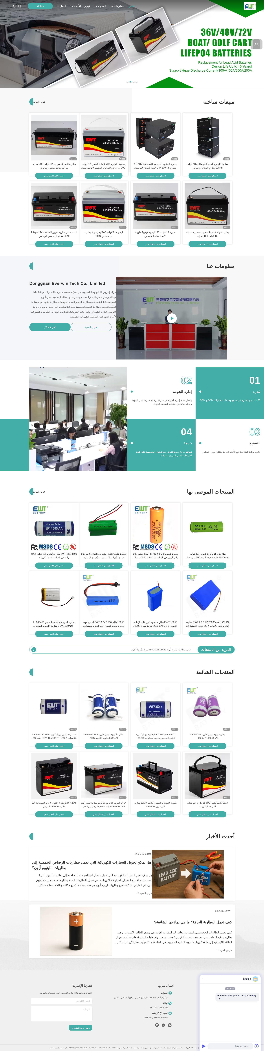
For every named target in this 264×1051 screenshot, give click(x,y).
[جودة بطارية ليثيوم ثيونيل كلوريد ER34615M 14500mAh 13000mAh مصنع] (207, 708)
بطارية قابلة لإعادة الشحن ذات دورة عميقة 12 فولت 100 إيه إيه (207, 234)
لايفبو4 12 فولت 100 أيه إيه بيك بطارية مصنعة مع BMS (103, 234)
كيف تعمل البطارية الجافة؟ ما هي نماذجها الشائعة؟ (193, 922)
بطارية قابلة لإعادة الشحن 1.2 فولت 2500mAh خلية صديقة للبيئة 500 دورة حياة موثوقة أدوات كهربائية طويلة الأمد (207, 556)
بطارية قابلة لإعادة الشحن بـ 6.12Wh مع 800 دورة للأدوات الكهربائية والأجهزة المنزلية (103, 556)
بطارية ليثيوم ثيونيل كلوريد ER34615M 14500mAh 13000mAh (207, 736)
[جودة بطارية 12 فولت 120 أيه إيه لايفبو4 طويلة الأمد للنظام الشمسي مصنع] (155, 206)
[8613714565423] (163, 1026)
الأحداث (76, 6)
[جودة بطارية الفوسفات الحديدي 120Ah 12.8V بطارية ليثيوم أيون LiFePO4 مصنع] (155, 776)
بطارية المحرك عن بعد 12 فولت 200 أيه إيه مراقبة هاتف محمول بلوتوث (54, 166)
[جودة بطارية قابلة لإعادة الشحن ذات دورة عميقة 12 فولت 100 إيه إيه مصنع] (207, 206)
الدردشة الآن (50, 327)
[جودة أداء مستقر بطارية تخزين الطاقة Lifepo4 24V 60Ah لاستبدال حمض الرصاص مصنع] (54, 206)
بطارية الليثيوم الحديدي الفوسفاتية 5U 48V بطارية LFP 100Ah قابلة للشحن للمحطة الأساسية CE (155, 166)
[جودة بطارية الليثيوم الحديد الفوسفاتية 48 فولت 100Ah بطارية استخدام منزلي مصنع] (207, 137)
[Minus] (204, 979)
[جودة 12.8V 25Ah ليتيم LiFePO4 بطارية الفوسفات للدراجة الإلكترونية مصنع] (207, 776)
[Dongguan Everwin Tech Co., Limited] (250, 6)
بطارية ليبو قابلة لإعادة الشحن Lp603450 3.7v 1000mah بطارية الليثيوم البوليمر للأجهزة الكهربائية (54, 624)
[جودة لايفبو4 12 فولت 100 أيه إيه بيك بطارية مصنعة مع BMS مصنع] (104, 206)
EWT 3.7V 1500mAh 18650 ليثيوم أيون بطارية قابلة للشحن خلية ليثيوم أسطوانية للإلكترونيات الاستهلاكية (103, 624)
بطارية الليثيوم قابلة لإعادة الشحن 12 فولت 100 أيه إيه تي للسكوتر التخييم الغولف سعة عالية (103, 166)
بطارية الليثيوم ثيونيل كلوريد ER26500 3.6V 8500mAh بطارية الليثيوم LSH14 (103, 736)
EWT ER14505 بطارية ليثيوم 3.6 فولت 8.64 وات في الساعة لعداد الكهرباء (54, 556)
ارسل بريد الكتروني (80, 1028)
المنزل (131, 6)
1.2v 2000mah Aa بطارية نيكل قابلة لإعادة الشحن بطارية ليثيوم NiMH (155, 649)
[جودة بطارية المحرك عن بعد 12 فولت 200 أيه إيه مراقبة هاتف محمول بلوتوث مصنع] (54, 137)
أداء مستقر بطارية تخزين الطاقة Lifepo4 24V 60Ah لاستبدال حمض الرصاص (54, 234)
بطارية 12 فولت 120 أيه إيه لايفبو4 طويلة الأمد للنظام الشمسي (155, 234)
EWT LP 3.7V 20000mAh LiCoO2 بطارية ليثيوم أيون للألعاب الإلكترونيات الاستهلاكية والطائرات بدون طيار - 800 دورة (207, 624)
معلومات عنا (117, 6)
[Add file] (257, 1046)
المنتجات (101, 6)
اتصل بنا (61, 6)
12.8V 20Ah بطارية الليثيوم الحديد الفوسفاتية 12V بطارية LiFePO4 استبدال (54, 805)
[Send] (203, 1046)
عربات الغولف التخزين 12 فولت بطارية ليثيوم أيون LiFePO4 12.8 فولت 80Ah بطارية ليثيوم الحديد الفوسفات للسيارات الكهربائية (103, 805)
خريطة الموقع (191, 1047)
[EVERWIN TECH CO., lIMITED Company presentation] (171, 318)
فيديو (87, 6)
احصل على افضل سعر (207, 175)
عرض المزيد (37, 102)
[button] (137, 81)
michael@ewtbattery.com (156, 1017)
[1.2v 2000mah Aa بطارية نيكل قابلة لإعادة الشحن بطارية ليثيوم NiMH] (33, 649)
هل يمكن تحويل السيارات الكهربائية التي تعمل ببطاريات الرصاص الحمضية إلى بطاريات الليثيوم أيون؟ (91, 865)
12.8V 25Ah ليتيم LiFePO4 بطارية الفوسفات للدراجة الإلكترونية (207, 805)
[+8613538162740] (157, 1026)
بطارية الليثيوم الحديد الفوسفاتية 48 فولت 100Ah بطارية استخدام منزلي (207, 166)
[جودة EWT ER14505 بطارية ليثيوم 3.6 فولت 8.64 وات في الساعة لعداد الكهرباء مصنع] (54, 527)
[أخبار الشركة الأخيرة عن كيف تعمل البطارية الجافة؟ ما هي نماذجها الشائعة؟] (76, 931)
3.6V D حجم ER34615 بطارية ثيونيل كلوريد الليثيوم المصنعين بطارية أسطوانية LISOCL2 (156, 736)
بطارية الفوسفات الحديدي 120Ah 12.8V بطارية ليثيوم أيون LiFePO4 (155, 805)
